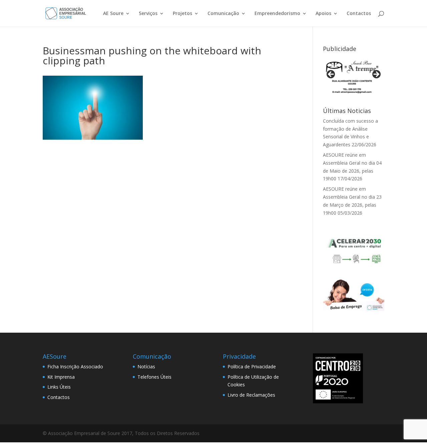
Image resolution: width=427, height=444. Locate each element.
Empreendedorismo (277, 13)
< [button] (331, 75)
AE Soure (113, 13)
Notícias (146, 366)
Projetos (182, 13)
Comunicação (223, 13)
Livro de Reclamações (251, 395)
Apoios (323, 13)
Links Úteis (59, 387)
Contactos (359, 13)
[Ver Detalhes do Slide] (353, 76)
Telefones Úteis (154, 377)
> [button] (376, 75)
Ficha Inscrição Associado (75, 366)
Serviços (148, 13)
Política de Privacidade (252, 366)
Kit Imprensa (61, 377)
